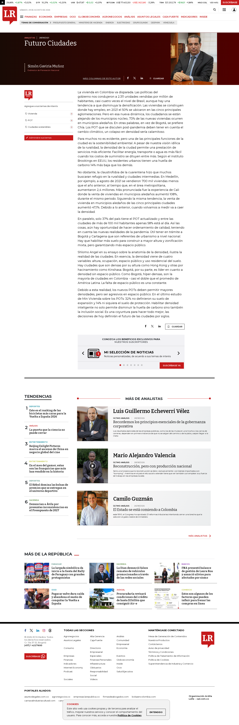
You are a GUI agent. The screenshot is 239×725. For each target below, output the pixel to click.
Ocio (54, 590)
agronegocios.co (61, 696)
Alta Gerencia (97, 636)
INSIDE (203, 16)
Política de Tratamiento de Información (169, 656)
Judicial (121, 590)
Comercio (187, 590)
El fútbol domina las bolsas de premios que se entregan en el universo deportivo (48, 487)
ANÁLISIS (129, 16)
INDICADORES (189, 16)
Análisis (33, 426)
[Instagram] (45, 631)
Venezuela (168, 23)
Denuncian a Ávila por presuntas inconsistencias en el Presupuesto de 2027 (48, 507)
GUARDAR (158, 78)
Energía (110, 23)
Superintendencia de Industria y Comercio (170, 663)
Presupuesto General (64, 23)
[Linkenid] (39, 631)
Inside (120, 663)
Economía (122, 648)
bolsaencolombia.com (144, 696)
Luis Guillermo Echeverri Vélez (151, 411)
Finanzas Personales (100, 659)
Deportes (34, 406)
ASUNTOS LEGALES (148, 16)
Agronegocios (71, 636)
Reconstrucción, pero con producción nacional (152, 466)
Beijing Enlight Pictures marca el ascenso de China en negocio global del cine (48, 449)
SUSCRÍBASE (230, 2)
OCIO (73, 16)
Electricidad (123, 23)
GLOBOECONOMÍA (89, 16)
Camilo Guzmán (133, 499)
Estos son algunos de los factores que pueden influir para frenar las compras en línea (197, 598)
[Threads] (51, 631)
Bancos (186, 564)
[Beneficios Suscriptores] (224, 10)
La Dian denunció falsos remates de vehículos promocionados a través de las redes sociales (133, 572)
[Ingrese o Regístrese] (234, 9)
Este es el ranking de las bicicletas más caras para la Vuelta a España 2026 (47, 413)
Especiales (95, 656)
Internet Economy (73, 667)
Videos (93, 679)
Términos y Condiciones (160, 652)
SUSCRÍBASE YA (172, 365)
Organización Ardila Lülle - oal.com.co (200, 697)
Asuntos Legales (72, 640)
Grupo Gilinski (140, 23)
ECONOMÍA (45, 16)
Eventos (121, 656)
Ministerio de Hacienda (90, 23)
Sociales (68, 679)
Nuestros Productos (158, 640)
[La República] (9, 16)
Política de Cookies (129, 715)
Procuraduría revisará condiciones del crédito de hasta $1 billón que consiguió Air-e (132, 598)
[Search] (214, 9)
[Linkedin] (142, 78)
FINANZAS (31, 16)
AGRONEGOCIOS (112, 16)
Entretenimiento (38, 442)
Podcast (68, 671)
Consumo (69, 648)
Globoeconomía (125, 659)
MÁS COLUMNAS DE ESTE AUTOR (101, 78)
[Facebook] (128, 78)
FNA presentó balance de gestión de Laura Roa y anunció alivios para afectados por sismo (197, 572)
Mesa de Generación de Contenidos (167, 636)
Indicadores (70, 663)
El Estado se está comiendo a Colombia (145, 509)
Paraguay (57, 564)
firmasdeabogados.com (116, 696)
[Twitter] (134, 78)
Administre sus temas (40, 137)
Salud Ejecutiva (125, 671)
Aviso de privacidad (158, 648)
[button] (82, 353)
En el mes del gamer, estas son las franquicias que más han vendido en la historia (47, 468)
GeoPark (155, 23)
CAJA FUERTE (171, 16)
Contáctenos (155, 644)
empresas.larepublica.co (86, 696)
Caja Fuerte (96, 640)
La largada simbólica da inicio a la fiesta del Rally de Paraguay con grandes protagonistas (68, 572)
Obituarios (95, 667)
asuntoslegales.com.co (36, 696)
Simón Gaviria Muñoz (46, 66)
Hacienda (34, 500)
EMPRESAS (60, 16)
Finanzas (68, 659)
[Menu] (22, 16)
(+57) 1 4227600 (33, 645)
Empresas (69, 656)
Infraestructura (97, 663)
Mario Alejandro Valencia (144, 455)
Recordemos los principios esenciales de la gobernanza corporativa (159, 424)
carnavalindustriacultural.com (39, 700)
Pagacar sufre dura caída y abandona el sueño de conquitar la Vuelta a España (68, 598)
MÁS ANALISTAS (198, 535)
